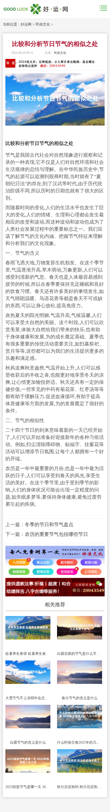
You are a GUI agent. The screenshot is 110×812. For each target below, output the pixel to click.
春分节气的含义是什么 (79, 698)
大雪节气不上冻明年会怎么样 (27, 698)
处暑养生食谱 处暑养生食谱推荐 (27, 654)
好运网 (26, 24)
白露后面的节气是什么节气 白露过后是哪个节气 (79, 654)
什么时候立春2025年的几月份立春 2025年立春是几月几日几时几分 (79, 742)
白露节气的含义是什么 (28, 742)
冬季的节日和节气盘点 (49, 524)
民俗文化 (43, 24)
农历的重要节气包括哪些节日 (56, 534)
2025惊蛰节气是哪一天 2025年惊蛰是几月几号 (27, 787)
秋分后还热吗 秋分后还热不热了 (79, 787)
